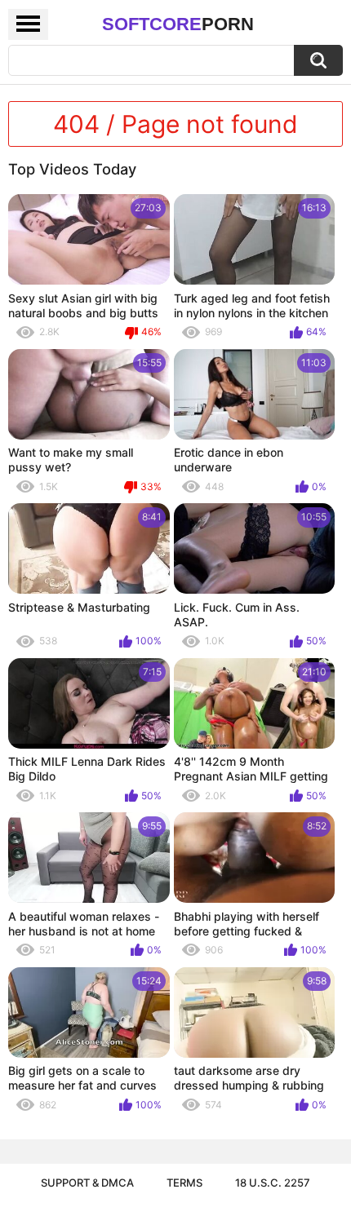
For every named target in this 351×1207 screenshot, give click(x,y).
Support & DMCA (87, 1182)
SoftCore (178, 24)
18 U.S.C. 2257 (272, 1182)
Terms (184, 1182)
